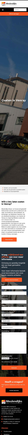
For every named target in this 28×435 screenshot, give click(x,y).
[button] (2, 9)
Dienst (3, 318)
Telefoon (4, 305)
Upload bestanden (6, 356)
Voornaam (4, 290)
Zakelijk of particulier (8, 312)
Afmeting (4, 324)
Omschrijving (5, 331)
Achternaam (4, 295)
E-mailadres (5, 298)
